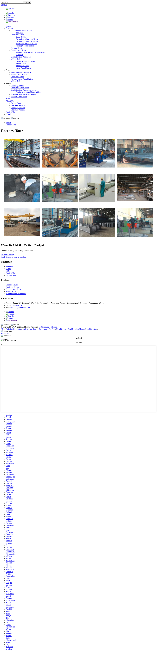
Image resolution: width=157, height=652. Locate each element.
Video (8, 271)
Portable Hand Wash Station (22, 79)
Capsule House (17, 48)
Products (9, 28)
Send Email (5, 333)
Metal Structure (91, 329)
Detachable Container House (27, 41)
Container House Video (20, 88)
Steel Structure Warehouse (21, 57)
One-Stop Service (18, 105)
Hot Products (44, 327)
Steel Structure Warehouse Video (23, 90)
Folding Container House (25, 46)
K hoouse (19, 55)
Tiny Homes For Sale (47, 329)
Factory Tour (16, 103)
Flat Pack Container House (26, 44)
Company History (18, 108)
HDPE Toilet (21, 63)
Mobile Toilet (16, 59)
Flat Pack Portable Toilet (25, 61)
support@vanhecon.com (20, 307)
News (8, 99)
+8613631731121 (19, 305)
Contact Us (10, 112)
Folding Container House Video (28, 92)
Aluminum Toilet (22, 66)
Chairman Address (18, 110)
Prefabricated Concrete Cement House (30, 52)
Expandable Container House (27, 39)
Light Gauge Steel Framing (21, 30)
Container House (17, 35)
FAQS (8, 114)
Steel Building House (76, 329)
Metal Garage (61, 329)
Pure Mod (19, 33)
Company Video (17, 85)
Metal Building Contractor (11, 329)
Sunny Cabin (21, 37)
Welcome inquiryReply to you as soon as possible (13, 256)
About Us (9, 101)
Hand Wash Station (23, 68)
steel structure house (30, 329)
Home (8, 26)
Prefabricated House (18, 50)
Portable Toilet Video (19, 97)
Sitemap (54, 327)
